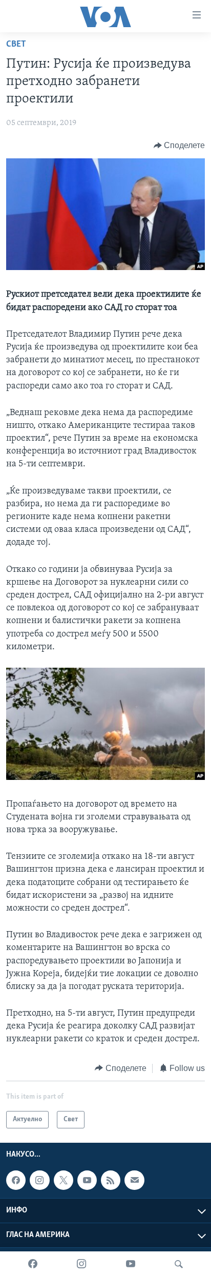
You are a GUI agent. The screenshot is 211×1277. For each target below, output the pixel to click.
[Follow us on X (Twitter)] (63, 1180)
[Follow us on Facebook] (16, 1180)
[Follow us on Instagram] (39, 1180)
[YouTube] (130, 1264)
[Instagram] (81, 1264)
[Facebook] (33, 1264)
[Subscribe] (134, 1180)
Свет (16, 44)
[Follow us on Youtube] (87, 1180)
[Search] (178, 1264)
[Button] (179, 145)
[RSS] (110, 1180)
